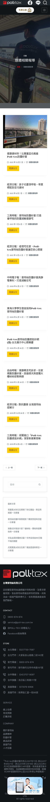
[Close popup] (43, 777)
